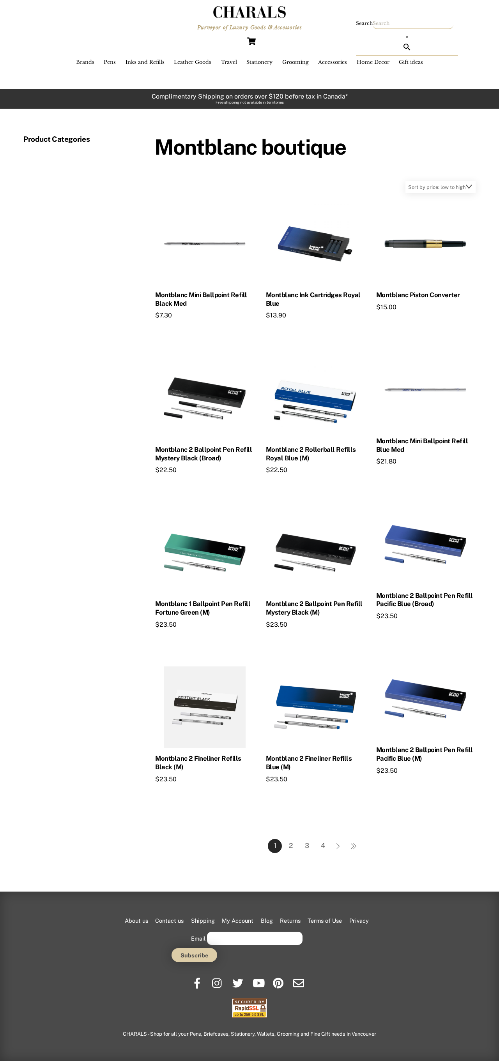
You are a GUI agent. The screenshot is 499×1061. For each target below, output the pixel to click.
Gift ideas (411, 62)
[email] (299, 980)
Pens (110, 62)
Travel (229, 62)
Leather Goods (192, 62)
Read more (185, 330)
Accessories (332, 62)
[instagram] (218, 980)
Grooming (295, 62)
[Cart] (251, 41)
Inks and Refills (145, 62)
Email (198, 938)
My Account (237, 920)
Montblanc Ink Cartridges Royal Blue (313, 299)
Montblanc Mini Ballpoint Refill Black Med (201, 299)
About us (136, 920)
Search (364, 23)
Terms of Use (325, 920)
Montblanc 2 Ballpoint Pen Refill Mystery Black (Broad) (203, 454)
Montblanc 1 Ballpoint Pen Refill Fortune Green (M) (202, 608)
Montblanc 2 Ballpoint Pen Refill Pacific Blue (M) (424, 754)
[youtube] (258, 980)
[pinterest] (279, 980)
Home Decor (373, 62)
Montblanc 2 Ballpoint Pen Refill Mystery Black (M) (314, 608)
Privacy (359, 920)
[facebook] (197, 980)
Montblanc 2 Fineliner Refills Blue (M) (309, 762)
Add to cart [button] (407, 476)
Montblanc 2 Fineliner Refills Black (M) (198, 762)
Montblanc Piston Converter (418, 295)
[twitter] (238, 980)
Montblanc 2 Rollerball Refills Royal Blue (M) (311, 454)
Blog (267, 920)
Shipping (203, 920)
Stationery (259, 62)
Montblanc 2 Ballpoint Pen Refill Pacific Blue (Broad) (424, 600)
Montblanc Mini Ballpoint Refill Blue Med (422, 445)
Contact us (169, 920)
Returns (290, 920)
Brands (85, 62)
